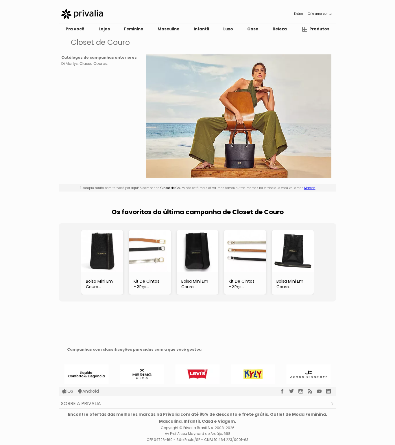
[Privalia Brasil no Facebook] (284, 391)
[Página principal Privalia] (82, 14)
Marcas (309, 188)
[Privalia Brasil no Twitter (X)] (293, 391)
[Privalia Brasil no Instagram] (303, 391)
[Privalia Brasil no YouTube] (321, 391)
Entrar (298, 14)
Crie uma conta (320, 14)
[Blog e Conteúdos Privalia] (312, 391)
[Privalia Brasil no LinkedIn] (330, 391)
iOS (70, 391)
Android (90, 391)
